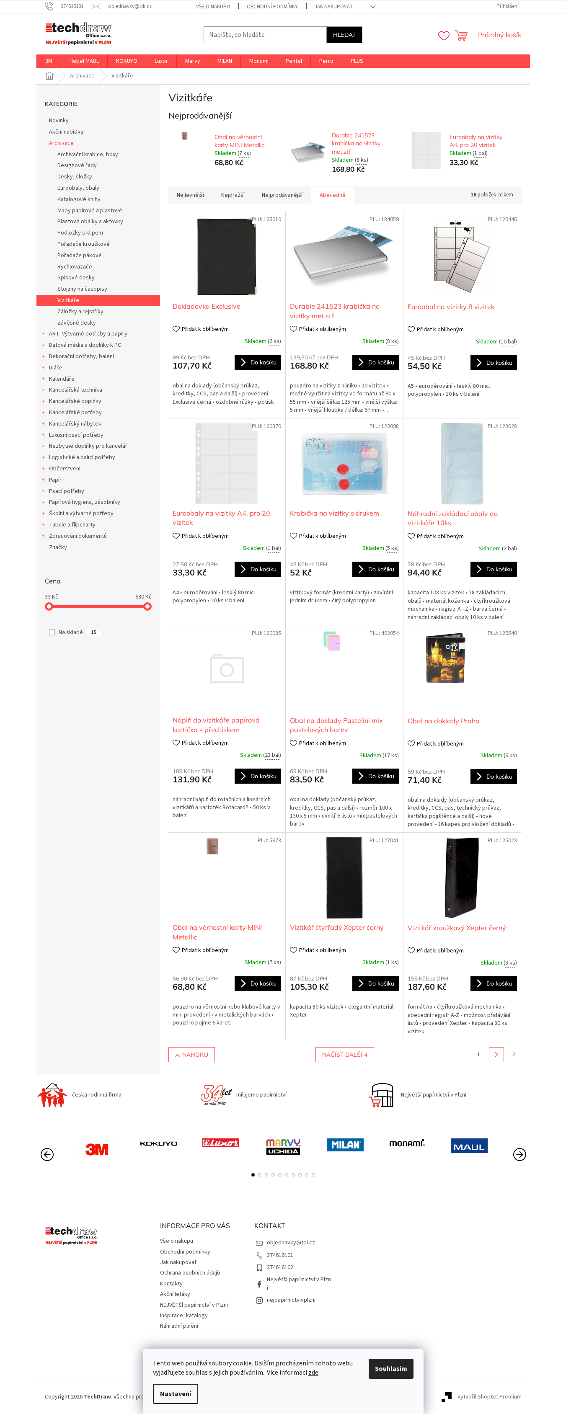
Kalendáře (62, 379)
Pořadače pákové (79, 255)
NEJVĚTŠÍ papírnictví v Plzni (194, 1305)
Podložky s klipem (80, 233)
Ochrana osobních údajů (190, 1273)
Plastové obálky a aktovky (90, 221)
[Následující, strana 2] (496, 1054)
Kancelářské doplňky (75, 401)
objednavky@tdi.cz (291, 1243)
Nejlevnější (190, 195)
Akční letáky (175, 1294)
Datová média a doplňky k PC (85, 345)
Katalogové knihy (79, 199)
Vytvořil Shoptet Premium (489, 1397)
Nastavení (175, 1394)
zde (313, 1372)
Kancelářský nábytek (75, 424)
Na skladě (78, 632)
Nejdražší (233, 195)
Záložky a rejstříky (80, 311)
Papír (55, 480)
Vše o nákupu (213, 6)
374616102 (280, 1267)
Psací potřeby (66, 491)
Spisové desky (76, 278)
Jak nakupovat (334, 6)
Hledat (344, 35)
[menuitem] (49, 61)
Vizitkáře (68, 300)
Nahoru (195, 1054)
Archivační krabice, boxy (87, 154)
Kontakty (171, 1284)
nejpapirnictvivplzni (291, 1300)
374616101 (280, 1255)
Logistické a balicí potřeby (82, 457)
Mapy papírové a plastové (89, 210)
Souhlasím (391, 1368)
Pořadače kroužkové (83, 244)
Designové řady (77, 165)
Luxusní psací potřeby (76, 435)
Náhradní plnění (179, 1326)
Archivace (61, 143)
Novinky (59, 120)
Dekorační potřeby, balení (81, 356)
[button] (253, 1175)
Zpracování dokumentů (78, 536)
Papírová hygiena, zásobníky (84, 502)
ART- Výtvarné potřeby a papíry (88, 334)
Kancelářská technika (75, 390)
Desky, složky (74, 177)
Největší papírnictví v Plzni (299, 1283)
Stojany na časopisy (82, 289)
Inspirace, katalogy (184, 1315)
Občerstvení (64, 468)
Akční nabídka (66, 132)
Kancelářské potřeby (75, 412)
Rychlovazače (74, 267)
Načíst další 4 (344, 1054)
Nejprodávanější (282, 195)
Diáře (55, 368)
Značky (58, 547)
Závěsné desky (76, 323)
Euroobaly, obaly (78, 188)
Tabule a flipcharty (72, 525)
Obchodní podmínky (272, 6)
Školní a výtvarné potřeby (81, 513)
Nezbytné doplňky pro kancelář (88, 446)
